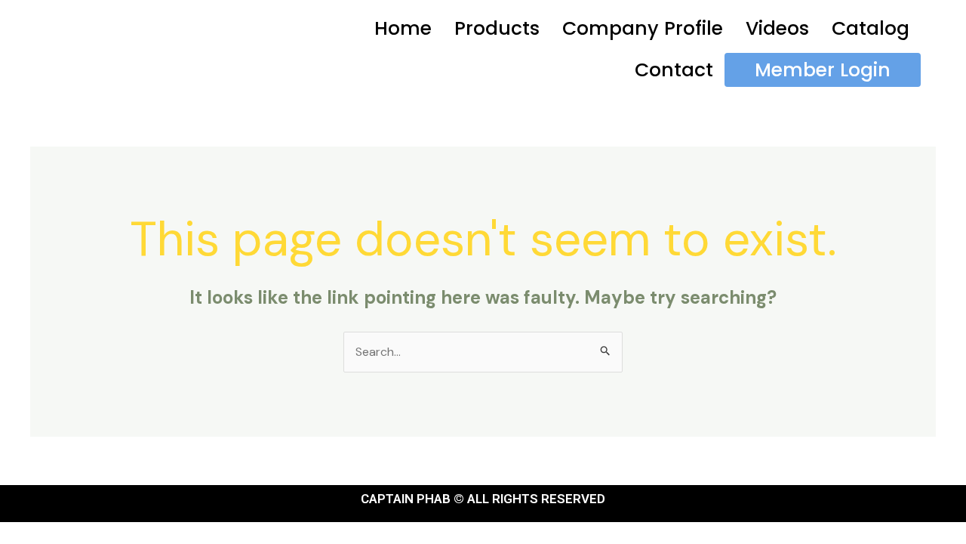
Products (497, 28)
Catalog (870, 28)
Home (403, 28)
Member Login (823, 70)
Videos (777, 28)
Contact (674, 70)
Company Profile (642, 28)
